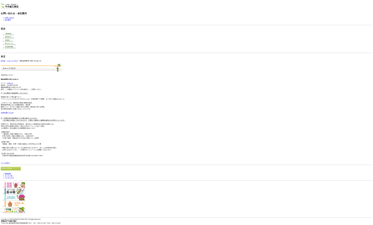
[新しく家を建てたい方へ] (9, 41)
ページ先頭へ (5, 163)
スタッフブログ (12, 61)
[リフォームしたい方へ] (10, 44)
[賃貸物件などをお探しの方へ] (10, 48)
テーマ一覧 (8, 176)
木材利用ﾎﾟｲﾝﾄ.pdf (7, 113)
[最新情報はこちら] (9, 38)
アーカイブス (9, 178)
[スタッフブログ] (15, 212)
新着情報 (8, 174)
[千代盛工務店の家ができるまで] (15, 200)
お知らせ (10, 83)
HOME (3, 61)
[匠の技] (15, 194)
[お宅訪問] (15, 187)
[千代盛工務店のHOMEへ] (10, 8)
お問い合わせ (9, 18)
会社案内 (8, 20)
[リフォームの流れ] (15, 206)
